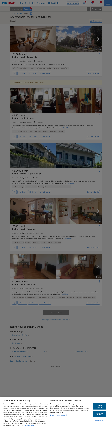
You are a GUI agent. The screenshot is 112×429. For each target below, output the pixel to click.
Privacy (27, 425)
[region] (56, 413)
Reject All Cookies (99, 414)
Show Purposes (99, 421)
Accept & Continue (99, 406)
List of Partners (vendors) (58, 415)
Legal (32, 425)
